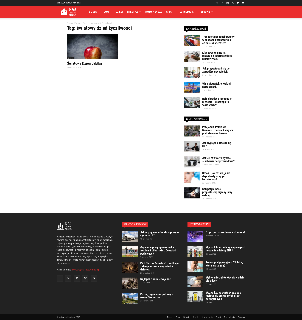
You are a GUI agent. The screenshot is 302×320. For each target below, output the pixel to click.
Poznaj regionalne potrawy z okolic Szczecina (156, 295)
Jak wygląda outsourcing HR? (216, 144)
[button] (217, 3)
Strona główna (73, 23)
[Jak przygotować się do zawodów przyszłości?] (192, 72)
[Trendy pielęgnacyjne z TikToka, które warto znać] (195, 266)
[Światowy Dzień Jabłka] (92, 46)
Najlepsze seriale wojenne (155, 279)
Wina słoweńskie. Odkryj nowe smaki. (216, 85)
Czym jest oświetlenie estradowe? (225, 232)
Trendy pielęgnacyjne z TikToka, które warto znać (224, 264)
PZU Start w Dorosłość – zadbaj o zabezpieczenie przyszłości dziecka (159, 266)
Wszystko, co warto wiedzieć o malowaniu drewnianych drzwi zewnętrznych (223, 296)
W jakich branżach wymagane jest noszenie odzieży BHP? (225, 249)
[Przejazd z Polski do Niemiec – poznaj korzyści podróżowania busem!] (192, 130)
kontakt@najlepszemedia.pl (86, 269)
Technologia (186, 11)
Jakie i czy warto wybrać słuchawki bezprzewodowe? (218, 159)
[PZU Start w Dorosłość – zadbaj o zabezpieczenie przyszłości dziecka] (130, 267)
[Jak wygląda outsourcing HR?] (192, 146)
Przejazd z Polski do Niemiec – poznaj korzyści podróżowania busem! (217, 130)
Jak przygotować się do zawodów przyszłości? (215, 70)
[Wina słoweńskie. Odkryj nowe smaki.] (192, 87)
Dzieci (119, 11)
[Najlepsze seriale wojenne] (130, 283)
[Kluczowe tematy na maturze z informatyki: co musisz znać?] (192, 56)
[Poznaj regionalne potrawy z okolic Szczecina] (130, 298)
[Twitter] (232, 3)
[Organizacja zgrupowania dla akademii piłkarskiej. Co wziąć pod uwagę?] (130, 251)
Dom (106, 11)
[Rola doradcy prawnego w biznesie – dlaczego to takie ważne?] (192, 102)
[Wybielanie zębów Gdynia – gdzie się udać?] (195, 281)
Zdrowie (205, 11)
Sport (170, 11)
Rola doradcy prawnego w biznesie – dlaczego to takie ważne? (217, 102)
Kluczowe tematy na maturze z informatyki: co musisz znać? (217, 56)
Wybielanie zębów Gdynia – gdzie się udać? (225, 279)
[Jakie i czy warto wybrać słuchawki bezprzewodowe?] (192, 161)
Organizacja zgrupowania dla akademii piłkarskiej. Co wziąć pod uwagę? (158, 250)
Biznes (93, 11)
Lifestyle (132, 11)
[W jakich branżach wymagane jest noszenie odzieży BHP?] (195, 251)
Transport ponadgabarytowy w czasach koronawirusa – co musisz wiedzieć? (218, 40)
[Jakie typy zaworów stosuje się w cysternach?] (130, 236)
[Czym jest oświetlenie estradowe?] (195, 236)
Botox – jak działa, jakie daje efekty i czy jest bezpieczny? (216, 176)
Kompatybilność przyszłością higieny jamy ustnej (217, 192)
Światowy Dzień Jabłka (84, 63)
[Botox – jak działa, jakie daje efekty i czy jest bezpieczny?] (192, 177)
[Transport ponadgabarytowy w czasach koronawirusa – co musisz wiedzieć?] (192, 40)
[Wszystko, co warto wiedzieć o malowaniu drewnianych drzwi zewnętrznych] (195, 296)
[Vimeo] (237, 3)
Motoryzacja (153, 11)
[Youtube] (243, 3)
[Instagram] (227, 3)
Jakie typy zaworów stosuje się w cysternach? (159, 234)
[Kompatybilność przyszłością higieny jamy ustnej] (192, 192)
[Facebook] (222, 3)
